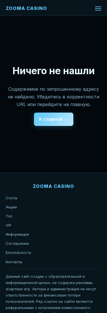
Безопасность (18, 252)
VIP (8, 225)
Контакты (14, 262)
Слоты (11, 198)
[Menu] (98, 9)
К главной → (53, 119)
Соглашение (17, 243)
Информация (17, 234)
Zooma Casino (26, 8)
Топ (9, 216)
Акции (11, 207)
